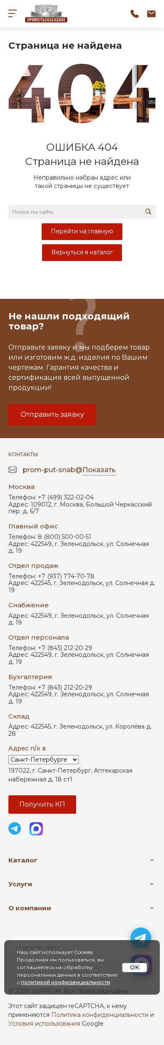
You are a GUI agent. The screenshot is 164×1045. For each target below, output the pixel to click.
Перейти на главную (82, 231)
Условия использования (44, 1023)
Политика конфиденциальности (99, 1015)
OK (134, 967)
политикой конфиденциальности (65, 982)
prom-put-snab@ (69, 470)
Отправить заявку (52, 414)
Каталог (22, 860)
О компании (29, 908)
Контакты (23, 454)
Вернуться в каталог (82, 252)
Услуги (20, 884)
